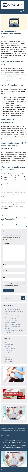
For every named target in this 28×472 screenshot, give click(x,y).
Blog (3, 36)
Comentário (6, 243)
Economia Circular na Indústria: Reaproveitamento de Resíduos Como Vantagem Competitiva (14, 320)
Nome (5, 264)
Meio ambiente (8, 350)
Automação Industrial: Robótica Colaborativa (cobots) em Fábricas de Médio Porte (14, 311)
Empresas (7, 346)
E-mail (5, 270)
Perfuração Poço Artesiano (11, 352)
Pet (5, 354)
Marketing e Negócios (10, 348)
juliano (7, 36)
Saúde (6, 355)
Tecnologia (7, 357)
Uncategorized (8, 359)
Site (4, 277)
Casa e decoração (9, 344)
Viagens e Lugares (9, 361)
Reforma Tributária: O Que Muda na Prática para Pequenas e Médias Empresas (13, 326)
